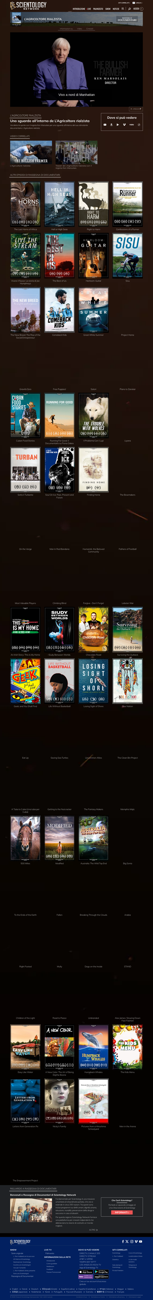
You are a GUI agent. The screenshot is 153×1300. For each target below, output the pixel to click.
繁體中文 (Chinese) (105, 1292)
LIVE (89, 9)
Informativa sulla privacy (117, 1297)
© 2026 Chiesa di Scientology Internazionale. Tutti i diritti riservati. (31, 1297)
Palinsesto (49, 1253)
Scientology (116, 1253)
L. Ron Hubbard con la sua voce (23, 1256)
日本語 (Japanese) (19, 1292)
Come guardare (51, 1263)
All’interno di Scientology (21, 1259)
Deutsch (34, 1289)
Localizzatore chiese (135, 1256)
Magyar (120, 1289)
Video (79, 28)
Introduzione (50, 1261)
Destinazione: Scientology (22, 1262)
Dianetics (115, 1259)
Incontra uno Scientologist (22, 1265)
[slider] (81, 104)
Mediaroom (50, 1266)
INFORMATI (121, 1212)
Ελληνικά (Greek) (49, 1289)
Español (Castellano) (87, 1289)
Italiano (131, 1289)
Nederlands (36, 1292)
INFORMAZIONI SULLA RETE (57, 1257)
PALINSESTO (98, 9)
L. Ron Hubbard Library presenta (24, 1271)
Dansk (24, 1289)
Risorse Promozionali (53, 1272)
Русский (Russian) (74, 1292)
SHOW (107, 9)
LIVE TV (48, 1250)
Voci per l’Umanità (19, 1268)
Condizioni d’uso (81, 1297)
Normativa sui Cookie (98, 1297)
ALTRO (92, 1230)
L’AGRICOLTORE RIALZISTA (43, 19)
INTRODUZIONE (79, 9)
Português (58, 1292)
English (15, 1289)
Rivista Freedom (117, 1270)
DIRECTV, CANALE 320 (89, 1253)
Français (120, 1292)
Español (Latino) (68, 1289)
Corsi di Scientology (135, 1253)
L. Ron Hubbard (117, 1256)
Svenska (89, 1292)
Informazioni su (66, 28)
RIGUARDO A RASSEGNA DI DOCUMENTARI (33, 1188)
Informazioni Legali (135, 1297)
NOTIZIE (116, 9)
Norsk (47, 1292)
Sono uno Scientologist (21, 1273)
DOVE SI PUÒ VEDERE (88, 1250)
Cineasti (89, 28)
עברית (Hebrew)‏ (106, 1289)
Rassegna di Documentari (22, 1276)
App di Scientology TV (88, 1267)
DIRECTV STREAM (87, 1256)
